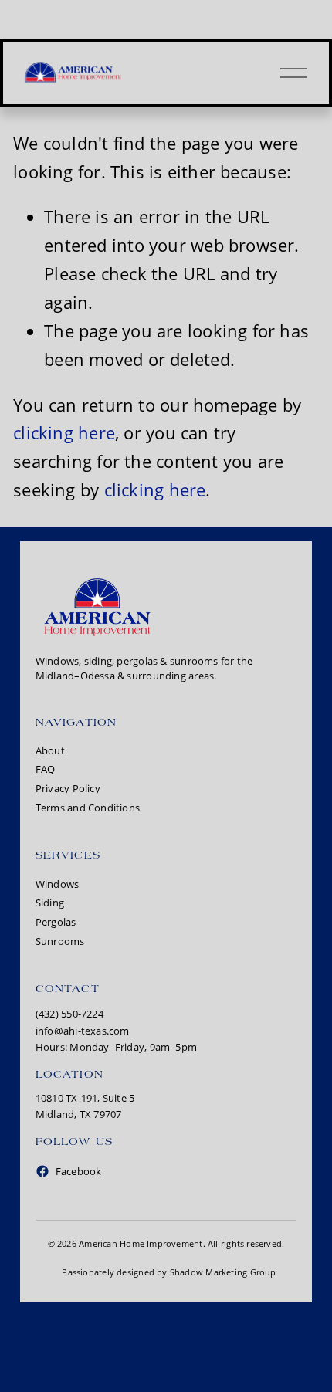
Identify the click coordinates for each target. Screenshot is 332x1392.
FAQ (46, 769)
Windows (58, 884)
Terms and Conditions (88, 808)
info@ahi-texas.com (83, 1031)
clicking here (64, 433)
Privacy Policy (68, 788)
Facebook (79, 1171)
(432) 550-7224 (69, 1014)
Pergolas (56, 922)
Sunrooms (60, 941)
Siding (50, 902)
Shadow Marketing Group (223, 1272)
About (50, 750)
